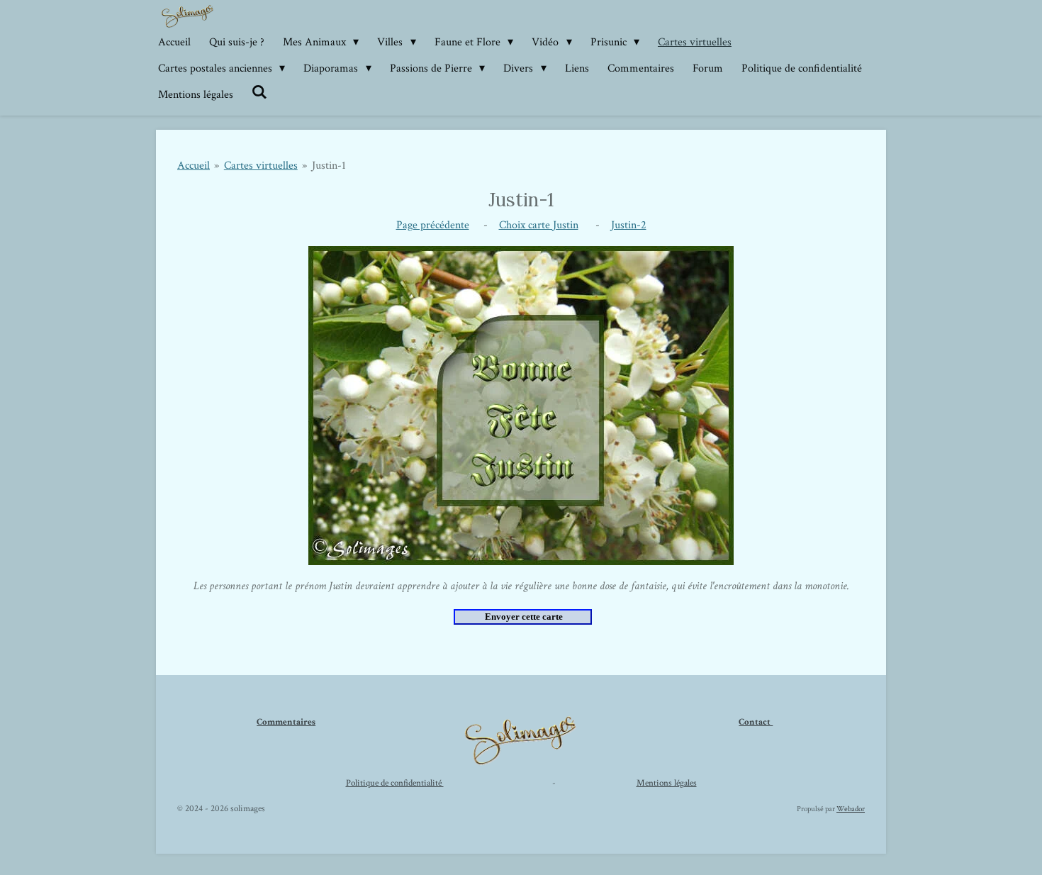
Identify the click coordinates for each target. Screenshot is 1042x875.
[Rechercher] (259, 93)
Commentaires (286, 722)
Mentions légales (667, 783)
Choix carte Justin (538, 225)
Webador (850, 809)
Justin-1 (329, 165)
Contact (756, 722)
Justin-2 (628, 225)
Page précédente (432, 225)
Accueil (193, 165)
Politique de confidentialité (395, 783)
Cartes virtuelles (261, 165)
